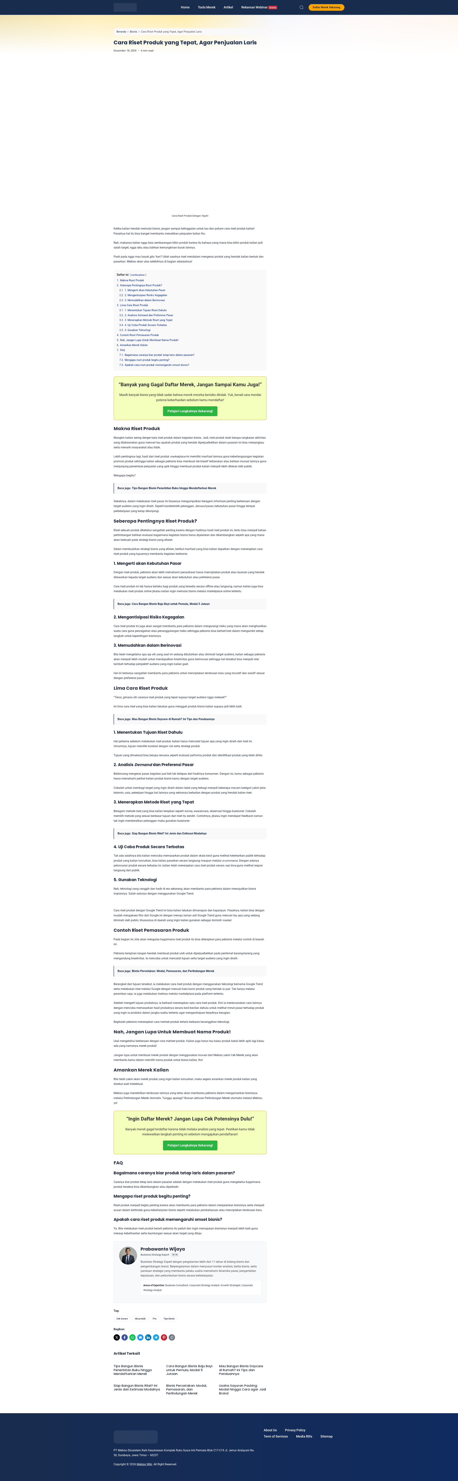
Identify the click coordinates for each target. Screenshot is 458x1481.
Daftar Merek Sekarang (326, 7)
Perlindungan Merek (136, 1098)
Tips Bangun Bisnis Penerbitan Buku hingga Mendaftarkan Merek (174, 488)
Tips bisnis (169, 1318)
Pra (154, 1318)
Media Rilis (304, 1436)
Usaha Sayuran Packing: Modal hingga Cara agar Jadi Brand (242, 1389)
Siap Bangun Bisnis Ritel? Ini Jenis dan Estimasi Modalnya (169, 833)
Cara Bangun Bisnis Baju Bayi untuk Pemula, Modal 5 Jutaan (171, 604)
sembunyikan (138, 275)
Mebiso (131, 261)
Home (185, 7)
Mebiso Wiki (144, 1464)
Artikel (228, 7)
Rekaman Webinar (258, 7)
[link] (117, 1337)
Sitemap (326, 1436)
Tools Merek (206, 7)
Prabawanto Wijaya (163, 1249)
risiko (183, 631)
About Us (270, 1430)
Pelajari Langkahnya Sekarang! (190, 411)
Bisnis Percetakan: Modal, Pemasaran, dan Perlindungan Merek (173, 971)
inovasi (244, 461)
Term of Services (276, 1436)
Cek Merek (237, 1055)
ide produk (140, 1318)
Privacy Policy (295, 1430)
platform (207, 993)
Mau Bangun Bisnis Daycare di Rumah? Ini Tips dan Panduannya (173, 719)
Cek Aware (122, 1318)
